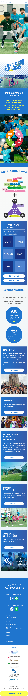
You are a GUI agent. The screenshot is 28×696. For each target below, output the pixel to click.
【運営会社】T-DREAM (14, 686)
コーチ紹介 (8, 621)
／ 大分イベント (18, 628)
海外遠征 (8, 632)
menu (26, 2)
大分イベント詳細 (14, 280)
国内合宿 (8, 635)
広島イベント (9, 628)
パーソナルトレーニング (11, 624)
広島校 (7, 617)
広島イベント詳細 (14, 276)
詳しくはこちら (14, 370)
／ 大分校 (13, 617)
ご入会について (9, 639)
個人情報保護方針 (10, 642)
